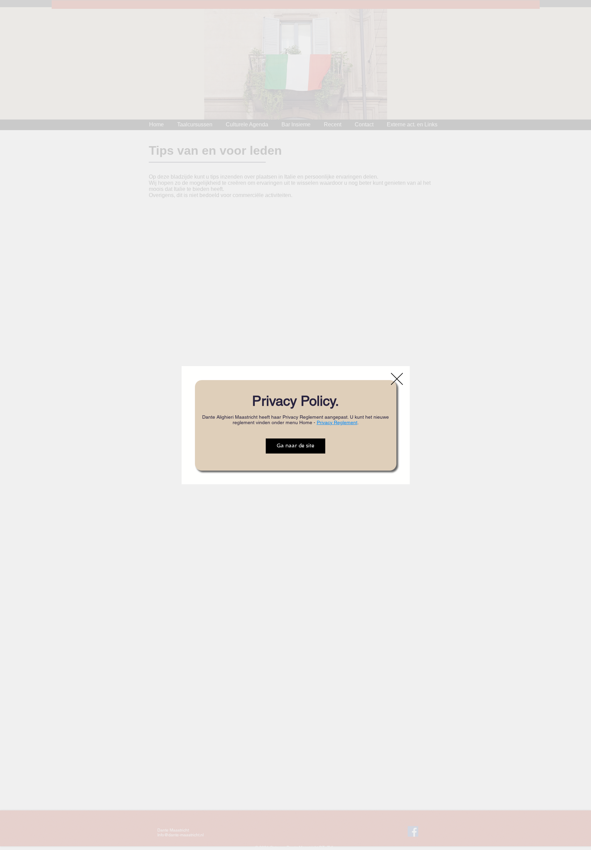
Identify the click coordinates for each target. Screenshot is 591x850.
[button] (397, 379)
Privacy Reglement (337, 422)
